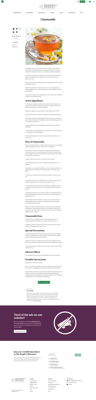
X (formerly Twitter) (72, 382)
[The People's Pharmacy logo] (48, 6)
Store (81, 12)
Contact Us (50, 382)
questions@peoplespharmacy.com (75, 380)
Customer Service (52, 387)
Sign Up (78, 355)
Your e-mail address (51, 353)
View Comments (44, 282)
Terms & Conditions (52, 386)
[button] (16, 32)
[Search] (78, 1)
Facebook (70, 384)
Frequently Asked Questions (54, 384)
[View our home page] (2, 1)
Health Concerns (41, 12)
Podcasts (61, 12)
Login (94, 1)
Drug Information (17, 12)
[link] (13, 28)
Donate (31, 391)
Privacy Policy (51, 389)
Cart (88, 1)
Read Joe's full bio (37, 300)
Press (49, 391)
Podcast (31, 386)
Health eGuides (72, 12)
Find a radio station (34, 387)
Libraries (52, 12)
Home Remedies (29, 12)
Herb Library (15, 42)
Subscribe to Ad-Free (20, 331)
